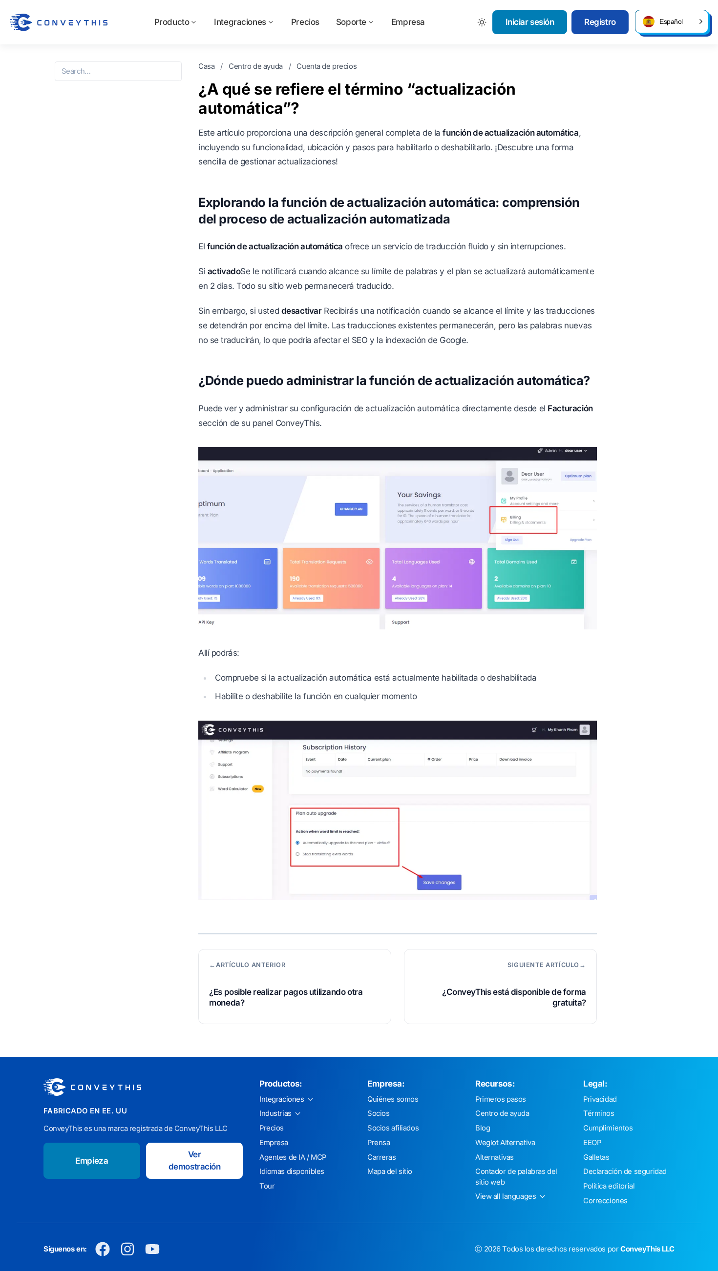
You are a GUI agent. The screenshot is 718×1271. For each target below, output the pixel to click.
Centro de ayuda (256, 66)
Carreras (381, 1157)
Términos (598, 1113)
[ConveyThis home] (58, 22)
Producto (172, 22)
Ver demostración (195, 1161)
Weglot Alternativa (505, 1142)
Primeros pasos (500, 1099)
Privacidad (600, 1099)
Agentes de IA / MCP (292, 1157)
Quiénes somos (392, 1099)
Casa (207, 66)
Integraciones (240, 22)
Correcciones (605, 1200)
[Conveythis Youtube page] (152, 1249)
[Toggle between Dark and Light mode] (482, 22)
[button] (671, 21)
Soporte (351, 22)
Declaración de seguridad (625, 1171)
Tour (267, 1186)
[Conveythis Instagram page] (127, 1249)
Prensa (378, 1142)
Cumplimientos (608, 1128)
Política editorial (608, 1186)
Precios (305, 22)
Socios (378, 1113)
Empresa (408, 22)
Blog (482, 1128)
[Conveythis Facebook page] (102, 1249)
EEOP (592, 1142)
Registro (600, 22)
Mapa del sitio (389, 1171)
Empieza (91, 1161)
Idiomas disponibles (291, 1171)
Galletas (596, 1157)
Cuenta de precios (326, 66)
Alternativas (494, 1157)
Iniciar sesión (530, 22)
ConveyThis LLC (647, 1249)
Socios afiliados (393, 1128)
